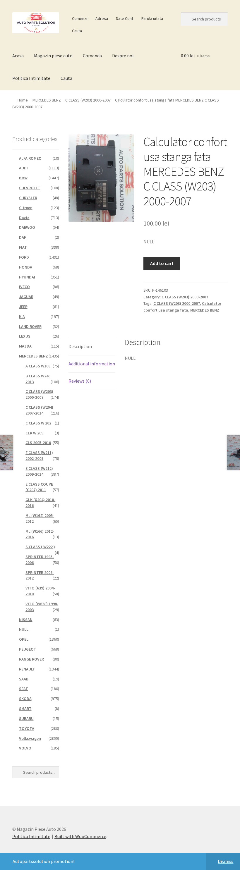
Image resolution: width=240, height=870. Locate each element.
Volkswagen (30, 738)
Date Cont (124, 18)
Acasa (18, 56)
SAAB (23, 679)
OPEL (23, 639)
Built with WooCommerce (80, 836)
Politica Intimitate (31, 78)
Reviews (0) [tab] (79, 381)
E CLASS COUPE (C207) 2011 (39, 487)
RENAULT (27, 669)
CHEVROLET (29, 187)
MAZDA (25, 346)
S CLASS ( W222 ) (40, 546)
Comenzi (79, 18)
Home (23, 100)
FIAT (23, 247)
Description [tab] (80, 346)
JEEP (23, 306)
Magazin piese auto (53, 56)
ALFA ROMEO (30, 158)
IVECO (24, 286)
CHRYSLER (28, 197)
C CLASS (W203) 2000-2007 (88, 100)
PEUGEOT (27, 649)
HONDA (25, 267)
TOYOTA (26, 728)
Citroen (25, 207)
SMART (25, 708)
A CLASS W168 (37, 366)
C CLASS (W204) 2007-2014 (39, 410)
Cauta (77, 30)
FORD (24, 257)
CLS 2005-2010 (38, 442)
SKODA (25, 698)
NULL (23, 629)
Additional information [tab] (91, 364)
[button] (125, 143)
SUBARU (26, 718)
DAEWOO (27, 227)
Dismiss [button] (225, 861)
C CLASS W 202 (38, 423)
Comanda (92, 56)
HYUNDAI (27, 277)
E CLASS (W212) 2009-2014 (39, 471)
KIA (22, 316)
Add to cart (162, 263)
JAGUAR (26, 296)
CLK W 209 (34, 433)
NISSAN (25, 619)
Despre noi (122, 56)
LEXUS (24, 336)
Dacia (24, 217)
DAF (22, 237)
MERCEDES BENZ (46, 100)
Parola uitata (152, 18)
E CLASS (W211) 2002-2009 (39, 455)
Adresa (101, 18)
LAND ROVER (30, 326)
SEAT (23, 688)
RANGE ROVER (31, 659)
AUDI (23, 168)
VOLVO (25, 748)
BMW (23, 177)
